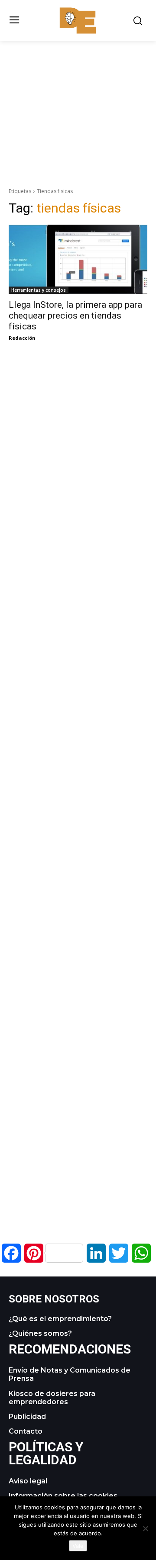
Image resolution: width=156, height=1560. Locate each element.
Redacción (22, 338)
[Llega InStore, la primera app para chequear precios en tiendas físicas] (78, 259)
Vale (78, 1545)
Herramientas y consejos (38, 290)
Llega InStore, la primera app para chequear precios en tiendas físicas (75, 316)
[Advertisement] (78, 101)
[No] (145, 1528)
